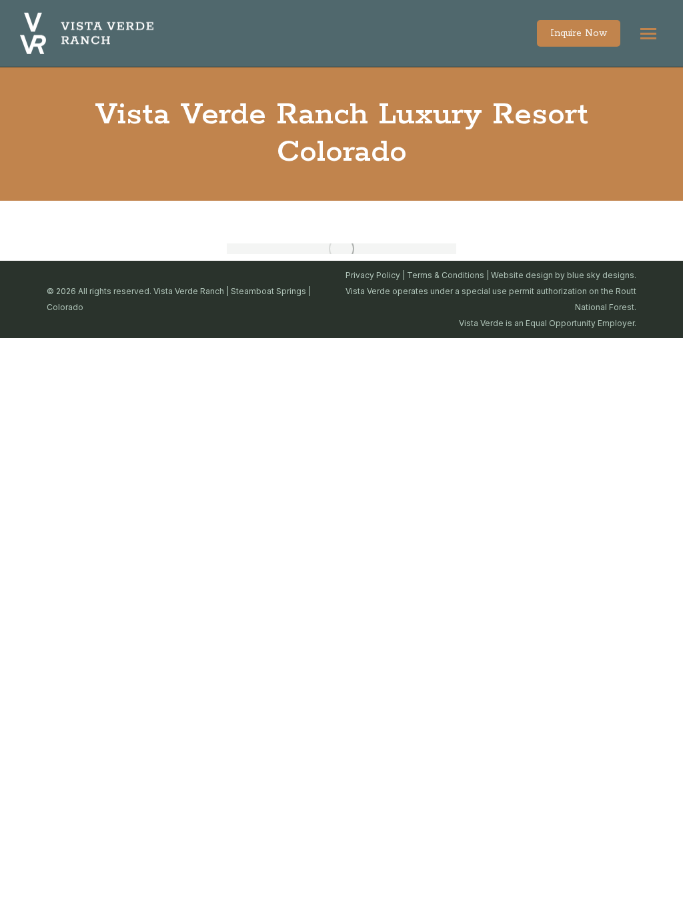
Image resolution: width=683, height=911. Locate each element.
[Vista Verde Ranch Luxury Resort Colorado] (341, 248)
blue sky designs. (601, 275)
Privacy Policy (373, 275)
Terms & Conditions (445, 275)
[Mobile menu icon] (648, 34)
